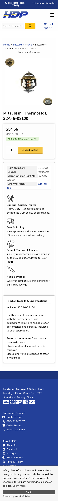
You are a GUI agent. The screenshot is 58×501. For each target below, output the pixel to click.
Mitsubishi (18, 44)
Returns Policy (14, 457)
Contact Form (14, 417)
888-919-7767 (15, 421)
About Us (11, 445)
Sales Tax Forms (16, 429)
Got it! (29, 492)
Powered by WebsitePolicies (16, 496)
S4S (29, 44)
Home (6, 44)
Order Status (13, 425)
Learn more (19, 485)
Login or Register (45, 2)
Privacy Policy (14, 461)
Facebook (12, 449)
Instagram (12, 453)
